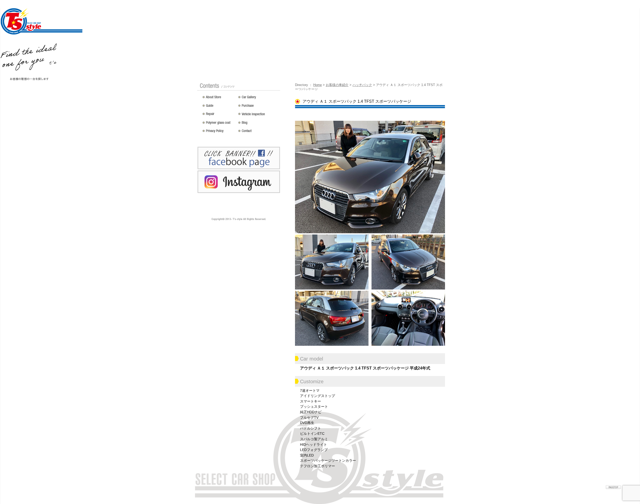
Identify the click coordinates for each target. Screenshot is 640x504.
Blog (258, 124)
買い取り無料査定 (258, 107)
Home (317, 85)
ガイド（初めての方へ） (219, 107)
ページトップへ (613, 487)
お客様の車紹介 (337, 85)
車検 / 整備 (258, 115)
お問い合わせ (258, 133)
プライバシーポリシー (219, 133)
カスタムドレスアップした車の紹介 (258, 99)
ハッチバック (362, 85)
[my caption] (370, 176)
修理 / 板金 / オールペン (219, 115)
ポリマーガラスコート (219, 124)
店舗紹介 (219, 99)
